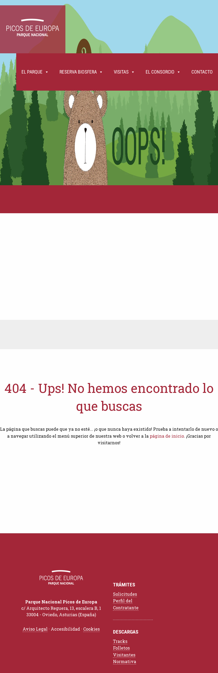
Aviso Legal (35, 629)
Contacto (202, 72)
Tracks (120, 641)
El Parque (32, 72)
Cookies (91, 629)
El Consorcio (160, 72)
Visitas (121, 72)
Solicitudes (125, 594)
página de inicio (167, 436)
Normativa (124, 661)
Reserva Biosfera (78, 72)
